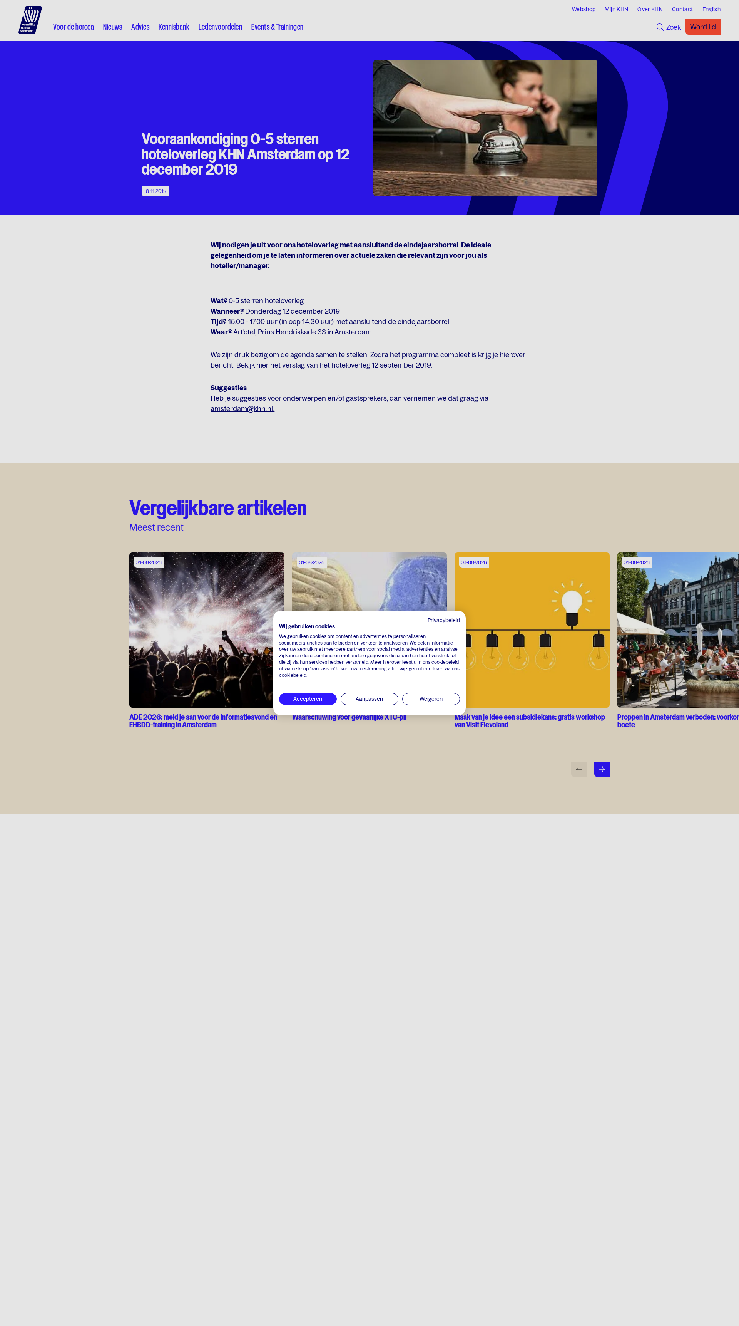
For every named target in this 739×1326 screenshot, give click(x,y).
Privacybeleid (444, 620)
